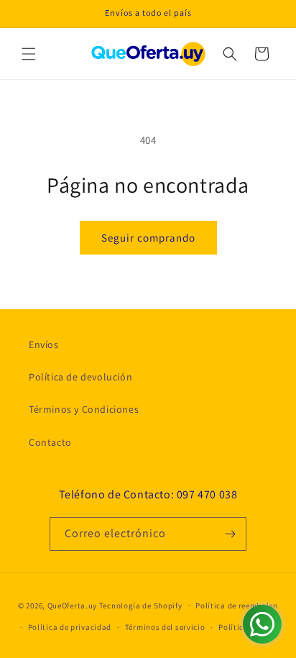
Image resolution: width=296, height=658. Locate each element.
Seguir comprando (148, 238)
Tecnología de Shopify (140, 605)
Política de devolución (80, 376)
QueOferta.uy (72, 605)
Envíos (44, 344)
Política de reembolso (236, 605)
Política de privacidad (69, 627)
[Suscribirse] (230, 534)
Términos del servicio (165, 627)
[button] (29, 54)
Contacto (50, 442)
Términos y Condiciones (84, 409)
